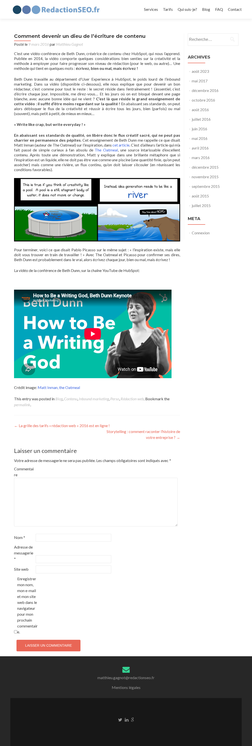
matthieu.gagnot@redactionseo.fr (126, 677)
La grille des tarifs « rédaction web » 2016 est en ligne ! (62, 425)
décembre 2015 (205, 167)
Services (151, 9)
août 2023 (200, 71)
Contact (235, 9)
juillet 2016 (201, 119)
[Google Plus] (132, 719)
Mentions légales (126, 687)
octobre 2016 (203, 100)
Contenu (70, 398)
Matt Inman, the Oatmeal (59, 387)
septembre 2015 (206, 186)
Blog (206, 9)
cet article (120, 145)
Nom (19, 537)
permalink (22, 404)
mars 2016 (201, 157)
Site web (21, 569)
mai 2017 (199, 80)
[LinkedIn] (126, 719)
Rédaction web (132, 398)
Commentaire (24, 471)
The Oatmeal (106, 150)
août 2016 (200, 109)
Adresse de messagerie (23, 553)
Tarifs (168, 9)
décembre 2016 (205, 90)
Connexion (201, 232)
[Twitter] (120, 719)
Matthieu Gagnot (69, 44)
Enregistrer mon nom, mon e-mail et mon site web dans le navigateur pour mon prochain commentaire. (27, 605)
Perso (114, 398)
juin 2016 (199, 128)
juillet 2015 (201, 205)
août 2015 (200, 196)
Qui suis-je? (187, 9)
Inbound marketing (94, 398)
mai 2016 (199, 138)
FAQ (219, 9)
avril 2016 (200, 148)
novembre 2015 (205, 176)
